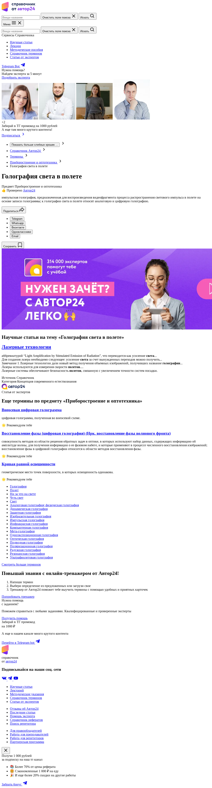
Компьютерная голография (29, 527)
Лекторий (17, 690)
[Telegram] (10, 679)
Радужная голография (25, 550)
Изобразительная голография (30, 516)
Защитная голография (25, 512)
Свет (13, 501)
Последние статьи (22, 712)
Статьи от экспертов (24, 57)
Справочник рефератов (26, 720)
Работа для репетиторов (27, 738)
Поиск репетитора (23, 723)
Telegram (17, 218)
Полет (14, 490)
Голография (18, 486)
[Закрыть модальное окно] (6, 750)
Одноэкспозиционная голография (34, 535)
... (35, 144)
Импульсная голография (27, 520)
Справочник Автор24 (25, 150)
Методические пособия (26, 49)
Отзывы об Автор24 (24, 708)
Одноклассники (21, 231)
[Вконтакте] (4, 679)
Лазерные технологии (26, 347)
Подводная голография (26, 542)
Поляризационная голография (31, 546)
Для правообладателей (26, 730)
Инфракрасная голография (29, 524)
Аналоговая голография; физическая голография (44, 505)
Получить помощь (15, 618)
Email (15, 236)
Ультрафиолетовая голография (31, 557)
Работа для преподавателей (29, 734)
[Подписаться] (23, 135)
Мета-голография (22, 531)
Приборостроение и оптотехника (34, 162)
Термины (17, 156)
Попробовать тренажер (18, 596)
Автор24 (29, 190)
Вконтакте (18, 227)
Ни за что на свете (23, 494)
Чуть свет (16, 497)
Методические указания (27, 694)
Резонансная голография (27, 553)
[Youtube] (15, 679)
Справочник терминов (26, 53)
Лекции (15, 46)
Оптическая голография (27, 538)
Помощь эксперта (22, 716)
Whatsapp (18, 223)
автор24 (11, 661)
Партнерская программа (27, 742)
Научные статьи (21, 42)
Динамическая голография (29, 509)
